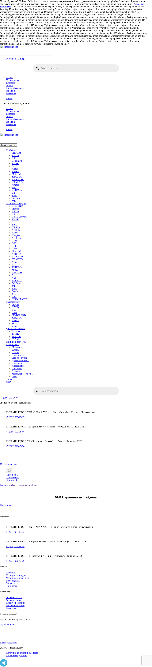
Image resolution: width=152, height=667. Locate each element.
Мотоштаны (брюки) (22, 373)
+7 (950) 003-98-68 (15, 59)
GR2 (14, 296)
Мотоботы (17, 347)
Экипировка (12, 344)
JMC (14, 200)
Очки (14, 376)
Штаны (15, 350)
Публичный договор (16, 655)
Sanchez (16, 291)
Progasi (15, 208)
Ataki (14, 195)
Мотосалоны (12, 80)
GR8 (14, 246)
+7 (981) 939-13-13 (15, 417)
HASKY (16, 227)
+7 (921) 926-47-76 (15, 446)
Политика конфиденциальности (22, 652)
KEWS (15, 171)
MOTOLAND (19, 315)
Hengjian (16, 235)
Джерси (16, 371)
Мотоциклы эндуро (16, 203)
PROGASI (17, 153)
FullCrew (16, 198)
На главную (6, 505)
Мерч (8, 381)
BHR (14, 288)
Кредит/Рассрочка (15, 88)
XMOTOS (17, 272)
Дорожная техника (15, 328)
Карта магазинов (8, 642)
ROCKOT (17, 280)
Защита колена (19, 357)
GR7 (14, 243)
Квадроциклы (13, 302)
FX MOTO (17, 182)
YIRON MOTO (19, 299)
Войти (9, 98)
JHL (14, 294)
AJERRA (16, 238)
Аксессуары (18, 365)
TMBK (15, 163)
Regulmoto (17, 161)
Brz (13, 192)
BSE (14, 158)
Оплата (9, 85)
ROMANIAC (18, 206)
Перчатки (17, 368)
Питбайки (11, 150)
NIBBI (15, 240)
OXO (14, 166)
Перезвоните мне (9, 464)
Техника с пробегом (16, 342)
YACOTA (17, 177)
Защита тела (18, 355)
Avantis (15, 184)
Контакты (11, 93)
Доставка (10, 82)
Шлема (15, 352)
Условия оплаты (14, 597)
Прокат (9, 77)
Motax (15, 270)
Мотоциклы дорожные (17, 578)
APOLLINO (18, 179)
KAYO (15, 155)
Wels (14, 187)
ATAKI (15, 339)
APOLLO (17, 230)
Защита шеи (18, 363)
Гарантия (10, 90)
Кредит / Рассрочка (15, 602)
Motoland (16, 174)
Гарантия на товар (15, 605)
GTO (14, 248)
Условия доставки (15, 600)
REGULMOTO (19, 216)
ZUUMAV (17, 190)
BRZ (14, 326)
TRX (14, 224)
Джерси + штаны (20, 360)
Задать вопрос (7, 624)
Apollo (15, 169)
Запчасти (10, 379)
